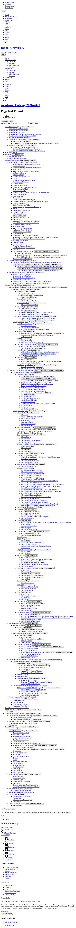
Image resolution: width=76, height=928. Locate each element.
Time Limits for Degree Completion (24, 248)
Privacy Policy (36, 901)
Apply (7, 37)
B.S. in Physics (25, 598)
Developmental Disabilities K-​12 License (33, 386)
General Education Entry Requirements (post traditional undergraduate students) (41, 255)
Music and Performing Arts (25, 568)
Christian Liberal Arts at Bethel (22, 738)
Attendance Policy (18, 175)
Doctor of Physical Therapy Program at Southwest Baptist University (42, 333)
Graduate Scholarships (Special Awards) (25, 723)
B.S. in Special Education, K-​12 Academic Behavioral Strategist (41, 491)
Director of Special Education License (32, 387)
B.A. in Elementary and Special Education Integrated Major (39, 481)
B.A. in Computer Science (29, 455)
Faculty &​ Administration (17, 803)
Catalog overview (18, 741)
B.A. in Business (26, 637)
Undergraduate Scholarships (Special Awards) (27, 719)
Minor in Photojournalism (29, 529)
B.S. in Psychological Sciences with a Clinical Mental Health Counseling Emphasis (47, 616)
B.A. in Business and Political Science (33, 603)
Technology (16, 769)
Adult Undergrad (14, 65)
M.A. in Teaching (26, 405)
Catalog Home (9, 6)
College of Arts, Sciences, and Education (21, 370)
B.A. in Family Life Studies (29, 648)
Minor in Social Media (28, 658)
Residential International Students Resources (26, 149)
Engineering (20, 509)
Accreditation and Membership (18, 129)
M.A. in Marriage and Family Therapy (33, 667)
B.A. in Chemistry (26, 448)
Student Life (8, 20)
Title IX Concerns (10, 893)
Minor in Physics (26, 599)
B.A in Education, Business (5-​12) (31, 470)
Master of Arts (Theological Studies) (32, 673)
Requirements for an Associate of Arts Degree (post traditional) (32, 281)
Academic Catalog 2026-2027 (20, 105)
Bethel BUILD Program (12, 727)
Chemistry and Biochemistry (25, 444)
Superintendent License (28, 402)
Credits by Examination (24, 253)
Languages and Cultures (24, 550)
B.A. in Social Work (27, 359)
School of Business (15, 623)
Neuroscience (21, 581)
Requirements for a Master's (21, 279)
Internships (16, 219)
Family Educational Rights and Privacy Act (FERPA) (29, 743)
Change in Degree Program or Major (24, 180)
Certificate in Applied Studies (22, 790)
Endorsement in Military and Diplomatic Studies (36, 546)
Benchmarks (16, 754)
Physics (19, 592)
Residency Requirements (20, 240)
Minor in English (26, 528)
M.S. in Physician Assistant (29, 305)
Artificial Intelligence (19, 173)
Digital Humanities (22, 464)
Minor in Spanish (26, 553)
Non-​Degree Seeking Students (22, 228)
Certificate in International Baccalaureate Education (37, 384)
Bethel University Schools (17, 132)
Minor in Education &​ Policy (30, 498)
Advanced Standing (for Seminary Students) (26, 171)
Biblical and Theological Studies (27, 688)
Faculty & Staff (9, 874)
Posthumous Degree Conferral (22, 230)
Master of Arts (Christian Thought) (31, 671)
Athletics (7, 22)
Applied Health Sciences (24, 324)
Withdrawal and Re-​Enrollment (22, 259)
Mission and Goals (18, 734)
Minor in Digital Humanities (29, 466)
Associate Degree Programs (25, 427)
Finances (11, 794)
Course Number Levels (20, 185)
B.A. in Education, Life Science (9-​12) (33, 475)
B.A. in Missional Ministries (29, 691)
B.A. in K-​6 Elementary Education (31, 482)
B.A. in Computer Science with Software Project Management (40, 457)
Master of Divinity (22, 674)
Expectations (17, 751)
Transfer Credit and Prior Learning (23, 251)
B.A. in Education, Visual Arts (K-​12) (32, 479)
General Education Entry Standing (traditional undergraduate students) (38, 257)
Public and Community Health (26, 344)
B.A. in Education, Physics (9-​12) (31, 477)
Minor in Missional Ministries (30, 695)
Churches (8, 876)
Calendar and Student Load (21, 176)
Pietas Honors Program (20, 704)
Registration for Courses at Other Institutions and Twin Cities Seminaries (35, 237)
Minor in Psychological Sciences (31, 620)
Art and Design (21, 413)
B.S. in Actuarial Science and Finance (32, 561)
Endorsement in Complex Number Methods (34, 564)
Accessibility (17, 169)
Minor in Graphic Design (28, 424)
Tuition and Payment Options (22, 717)
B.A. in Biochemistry (27, 446)
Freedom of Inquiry (19, 203)
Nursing (19, 299)
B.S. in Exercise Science (28, 326)
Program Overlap (18, 233)
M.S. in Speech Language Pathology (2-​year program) (38, 318)
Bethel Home (9, 8)
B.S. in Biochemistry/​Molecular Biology (29, 433)
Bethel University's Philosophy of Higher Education (25, 134)
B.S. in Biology (25, 438)
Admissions (8, 154)
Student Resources (14, 145)
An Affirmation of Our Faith (21, 141)
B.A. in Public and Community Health (33, 346)
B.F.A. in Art (25, 420)
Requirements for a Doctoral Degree (24, 278)
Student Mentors (18, 763)
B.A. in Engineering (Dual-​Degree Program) (34, 517)
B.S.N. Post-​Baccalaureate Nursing (32, 342)
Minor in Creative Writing (29, 526)
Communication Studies (24, 644)
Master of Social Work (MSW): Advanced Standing (37, 312)
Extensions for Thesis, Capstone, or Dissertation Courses (30, 201)
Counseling (20, 291)
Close (3, 11)
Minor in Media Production (29, 656)
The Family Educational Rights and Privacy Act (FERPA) (27, 151)
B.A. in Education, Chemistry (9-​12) (32, 472)
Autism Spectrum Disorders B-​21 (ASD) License (36, 382)
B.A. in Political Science (28, 607)
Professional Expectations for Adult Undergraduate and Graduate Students (36, 143)
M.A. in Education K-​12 (28, 396)
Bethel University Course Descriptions (17, 708)
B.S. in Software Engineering (30, 460)
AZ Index (8, 4)
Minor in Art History (27, 422)
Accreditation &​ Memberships (22, 736)
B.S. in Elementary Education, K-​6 (31, 488)
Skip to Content (10, 2)
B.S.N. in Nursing (26, 341)
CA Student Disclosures (25, 901)
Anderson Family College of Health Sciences (23, 287)
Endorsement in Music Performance (32, 575)
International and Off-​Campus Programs (25, 699)
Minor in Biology (26, 442)
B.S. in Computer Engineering (30, 511)
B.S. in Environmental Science (30, 533)
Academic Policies (14, 162)
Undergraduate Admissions (17, 158)
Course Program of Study (21, 189)
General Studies (22, 537)
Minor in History (26, 548)
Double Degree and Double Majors (24, 200)
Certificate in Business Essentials (31, 642)
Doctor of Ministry (22, 676)
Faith (6, 24)
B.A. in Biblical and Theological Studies (33, 690)
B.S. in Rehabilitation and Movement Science (35, 329)
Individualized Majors (19, 214)
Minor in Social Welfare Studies (30, 363)
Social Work (20, 310)
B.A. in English (25, 524)
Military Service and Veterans (22, 224)
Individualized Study (19, 216)
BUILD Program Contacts (21, 733)
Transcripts (16, 249)
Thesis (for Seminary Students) (22, 246)
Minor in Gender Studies (28, 588)
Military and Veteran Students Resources (25, 147)
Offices (7, 29)
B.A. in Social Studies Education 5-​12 (32, 542)
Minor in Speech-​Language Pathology (32, 368)
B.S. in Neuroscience (27, 583)
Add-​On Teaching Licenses (29, 409)
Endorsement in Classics (28, 544)
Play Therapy (21, 306)
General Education (14, 260)
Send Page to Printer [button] (11, 922)
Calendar (7, 887)
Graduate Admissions (15, 156)
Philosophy (20, 585)
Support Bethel (5, 898)
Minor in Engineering (27, 518)
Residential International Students (19, 138)
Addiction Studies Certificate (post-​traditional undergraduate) (40, 352)
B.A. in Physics (25, 594)
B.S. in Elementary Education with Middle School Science (39, 490)
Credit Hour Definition (20, 194)
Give (6, 41)
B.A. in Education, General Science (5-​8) (33, 473)
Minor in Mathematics (27, 566)
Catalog (15, 178)
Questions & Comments (12, 891)
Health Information (19, 765)
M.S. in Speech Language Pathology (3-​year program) (38, 320)
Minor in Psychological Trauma (30, 621)
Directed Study (17, 198)
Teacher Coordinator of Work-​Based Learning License (38, 403)
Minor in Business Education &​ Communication (36, 497)
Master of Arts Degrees (24, 664)
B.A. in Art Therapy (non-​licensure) (32, 417)
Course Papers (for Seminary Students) (25, 187)
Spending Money (18, 767)
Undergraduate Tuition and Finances (20, 715)
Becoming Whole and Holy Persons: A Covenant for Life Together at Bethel (40, 749)
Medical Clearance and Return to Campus (26, 223)
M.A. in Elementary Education (30, 398)
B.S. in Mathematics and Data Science (33, 563)
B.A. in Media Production (29, 650)
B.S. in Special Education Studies (31, 495)
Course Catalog (9, 894)
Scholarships (17, 801)
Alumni (7, 871)
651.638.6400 (5, 835)
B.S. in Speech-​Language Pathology (32, 367)
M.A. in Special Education (29, 400)
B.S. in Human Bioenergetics (30, 327)
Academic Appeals (18, 779)
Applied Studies (14, 788)
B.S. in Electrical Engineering (30, 513)
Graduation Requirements (17, 272)
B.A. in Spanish (26, 552)
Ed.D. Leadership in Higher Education (33, 389)
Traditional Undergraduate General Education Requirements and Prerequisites (37, 262)
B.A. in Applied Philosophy (29, 587)
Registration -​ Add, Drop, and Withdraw (25, 235)
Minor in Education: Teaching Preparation (34, 500)
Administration (17, 805)
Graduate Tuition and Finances (18, 721)
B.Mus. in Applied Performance (30, 572)
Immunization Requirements (21, 210)
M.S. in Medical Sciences (29, 297)
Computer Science (22, 453)
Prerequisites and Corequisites (22, 232)
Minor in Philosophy (27, 590)
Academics (8, 18)
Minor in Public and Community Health (33, 348)
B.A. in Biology (26, 437)
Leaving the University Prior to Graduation (26, 221)
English (19, 520)
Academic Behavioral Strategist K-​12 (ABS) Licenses (41, 380)
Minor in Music (25, 579)
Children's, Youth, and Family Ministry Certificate (36, 682)
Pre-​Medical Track (26, 337)
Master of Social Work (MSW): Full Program (35, 314)
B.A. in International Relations (30, 605)
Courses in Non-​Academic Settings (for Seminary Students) (31, 192)
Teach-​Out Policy (18, 244)
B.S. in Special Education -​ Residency (32, 493)
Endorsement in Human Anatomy (31, 440)
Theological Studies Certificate (30, 684)
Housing (15, 758)
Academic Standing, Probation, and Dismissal (27, 167)
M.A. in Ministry (26, 669)
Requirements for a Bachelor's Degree (24, 274)
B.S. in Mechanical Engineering (31, 515)
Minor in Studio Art (27, 425)
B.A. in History (25, 541)
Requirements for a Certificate (22, 276)
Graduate (11, 63)
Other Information (18, 772)
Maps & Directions (10, 833)
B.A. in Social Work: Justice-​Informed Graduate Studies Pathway (41, 361)
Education (20, 374)
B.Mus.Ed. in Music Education (30, 574)
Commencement (18, 184)
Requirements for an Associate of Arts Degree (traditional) (31, 283)
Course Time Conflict (19, 191)
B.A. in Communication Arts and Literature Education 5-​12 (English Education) (46, 522)
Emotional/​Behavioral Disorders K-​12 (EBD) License (37, 393)
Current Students (10, 869)
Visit (6, 39)
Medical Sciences (22, 295)
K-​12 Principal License (28, 395)
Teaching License (26, 407)
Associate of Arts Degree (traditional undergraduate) (37, 431)
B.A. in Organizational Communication (33, 652)
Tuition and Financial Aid (13, 713)
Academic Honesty (19, 166)
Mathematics (21, 555)
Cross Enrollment (18, 196)
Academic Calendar (11, 152)
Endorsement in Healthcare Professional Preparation (37, 335)
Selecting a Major (18, 242)
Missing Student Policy (20, 761)
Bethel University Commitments (19, 130)
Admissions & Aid (10, 16)
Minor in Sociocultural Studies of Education (34, 502)
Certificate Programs (23, 678)
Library (7, 889)
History (19, 539)
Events (7, 32)
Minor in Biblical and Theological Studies (34, 693)
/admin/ (7, 116)
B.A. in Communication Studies (31, 646)
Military (7, 878)
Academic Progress (19, 778)
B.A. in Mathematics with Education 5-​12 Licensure (37, 559)
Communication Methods (20, 756)
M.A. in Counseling (27, 293)
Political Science (22, 601)
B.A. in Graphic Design (28, 418)
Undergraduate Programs (20, 322)
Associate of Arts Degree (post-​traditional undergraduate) (38, 429)
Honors (15, 208)
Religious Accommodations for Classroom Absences (29, 239)
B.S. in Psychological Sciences (30, 614)
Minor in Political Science (29, 609)
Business (19, 627)
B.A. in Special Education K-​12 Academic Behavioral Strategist (41, 486)
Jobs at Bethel (9, 886)
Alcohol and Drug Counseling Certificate (33, 355)
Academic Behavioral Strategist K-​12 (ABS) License (37, 376)
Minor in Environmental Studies (31, 535)
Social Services (21, 350)
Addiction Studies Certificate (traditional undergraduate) (38, 354)
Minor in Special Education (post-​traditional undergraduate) (39, 504)
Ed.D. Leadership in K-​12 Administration (34, 391)
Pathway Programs (18, 702)
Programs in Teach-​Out (20, 706)
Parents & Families (11, 872)
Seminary (12, 67)
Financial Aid (13, 725)
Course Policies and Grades (21, 781)
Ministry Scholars (18, 701)
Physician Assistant (23, 303)
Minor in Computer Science (29, 462)
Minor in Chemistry (27, 451)
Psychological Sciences (24, 612)
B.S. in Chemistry (26, 449)
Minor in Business (26, 641)
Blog (6, 34)
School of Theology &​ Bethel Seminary (21, 659)
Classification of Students (20, 182)
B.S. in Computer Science (29, 459)
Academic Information (12, 160)
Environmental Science (24, 531)
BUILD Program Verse (20, 752)
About (7, 15)
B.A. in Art (24, 415)
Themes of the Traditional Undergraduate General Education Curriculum (39, 266)
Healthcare (20, 331)
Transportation (17, 770)
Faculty (11, 712)
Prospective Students (11, 867)
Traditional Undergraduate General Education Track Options (39, 270)
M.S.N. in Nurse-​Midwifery (29, 301)
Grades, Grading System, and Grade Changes (27, 207)
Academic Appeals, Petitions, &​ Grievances (26, 164)
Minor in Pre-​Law (26, 610)
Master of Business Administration (31, 631)
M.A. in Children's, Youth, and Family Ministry (35, 666)
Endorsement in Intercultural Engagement (30, 507)
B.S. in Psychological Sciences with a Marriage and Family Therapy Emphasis (45, 618)
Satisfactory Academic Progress (22, 800)
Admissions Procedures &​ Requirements (21, 792)
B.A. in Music (25, 570)
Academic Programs (11, 285)
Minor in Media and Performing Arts (32, 577)
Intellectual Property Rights (21, 217)
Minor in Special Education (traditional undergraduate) (38, 506)
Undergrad (12, 61)
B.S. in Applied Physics (28, 596)
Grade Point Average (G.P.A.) (22, 205)
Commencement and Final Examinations (25, 785)
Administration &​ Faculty (13, 710)
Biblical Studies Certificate (29, 680)
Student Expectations (15, 139)
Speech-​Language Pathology (26, 365)
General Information (11, 127)
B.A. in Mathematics (27, 557)
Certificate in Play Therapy (29, 308)
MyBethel (8, 27)
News (6, 30)
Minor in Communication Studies (31, 654)
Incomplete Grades (18, 212)
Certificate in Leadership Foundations (32, 629)
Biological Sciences (23, 435)
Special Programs (14, 697)
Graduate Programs (19, 289)
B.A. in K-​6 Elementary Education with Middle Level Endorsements (42, 484)
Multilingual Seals (18, 226)
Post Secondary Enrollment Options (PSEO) (22, 136)
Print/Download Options (8, 809)
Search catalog (5, 123)
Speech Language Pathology (26, 316)
